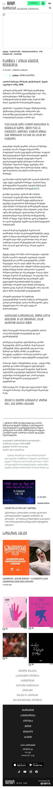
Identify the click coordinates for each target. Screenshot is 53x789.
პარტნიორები (28, 680)
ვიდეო (28, 726)
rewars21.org (27, 755)
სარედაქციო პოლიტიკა (27, 676)
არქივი (28, 737)
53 (6, 629)
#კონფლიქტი (18, 54)
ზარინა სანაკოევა (27, 75)
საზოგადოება (28, 715)
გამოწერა (33, 3)
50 (33, 664)
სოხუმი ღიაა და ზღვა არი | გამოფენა (20, 508)
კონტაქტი (27, 690)
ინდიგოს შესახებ (27, 671)
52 (33, 628)
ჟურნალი (28, 731)
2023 (25, 628)
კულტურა (28, 720)
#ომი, (41, 52)
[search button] (50, 8)
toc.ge (28, 752)
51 (6, 658)
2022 (51, 664)
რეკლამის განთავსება (27, 685)
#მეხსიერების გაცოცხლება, (30, 52)
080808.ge (28, 749)
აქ (48, 467)
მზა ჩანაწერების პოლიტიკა (27, 700)
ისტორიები (9, 9)
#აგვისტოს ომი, (8, 54)
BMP (37, 188)
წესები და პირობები (27, 695)
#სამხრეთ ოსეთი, (15, 52)
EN (49, 3)
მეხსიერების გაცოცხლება (28, 9)
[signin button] (43, 3)
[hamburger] (3, 2)
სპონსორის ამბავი (15, 534)
